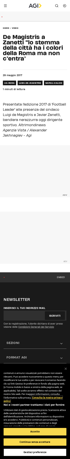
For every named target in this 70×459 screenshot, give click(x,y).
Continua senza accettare (35, 442)
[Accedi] (64, 6)
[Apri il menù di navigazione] (5, 6)
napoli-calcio (53, 83)
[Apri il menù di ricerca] (57, 6)
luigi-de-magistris (30, 83)
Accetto (35, 431)
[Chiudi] (66, 369)
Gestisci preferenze (35, 452)
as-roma (9, 83)
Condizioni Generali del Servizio (36, 326)
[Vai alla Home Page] (35, 5)
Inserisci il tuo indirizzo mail (24, 308)
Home (6, 28)
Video (15, 28)
